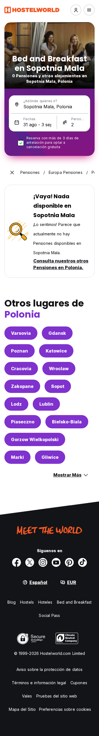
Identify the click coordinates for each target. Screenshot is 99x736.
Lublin (46, 404)
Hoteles (45, 602)
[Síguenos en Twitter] (29, 562)
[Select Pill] (75, 10)
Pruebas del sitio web (56, 696)
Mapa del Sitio (22, 709)
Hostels (27, 602)
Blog (11, 602)
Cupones (78, 682)
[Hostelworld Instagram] (42, 562)
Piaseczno (22, 421)
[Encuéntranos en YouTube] (56, 562)
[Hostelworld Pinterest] (69, 562)
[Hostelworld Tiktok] (82, 562)
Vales (27, 696)
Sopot (57, 386)
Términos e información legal (39, 682)
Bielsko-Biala (67, 421)
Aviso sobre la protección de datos (49, 669)
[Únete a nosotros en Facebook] (16, 562)
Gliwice (50, 457)
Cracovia (21, 368)
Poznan (19, 351)
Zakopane (22, 386)
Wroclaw (59, 368)
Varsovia (21, 333)
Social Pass (49, 615)
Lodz (16, 404)
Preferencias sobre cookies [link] (65, 709)
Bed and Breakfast (74, 602)
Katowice (56, 351)
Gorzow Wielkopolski (35, 439)
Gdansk (57, 333)
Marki (17, 457)
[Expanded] (12, 172)
